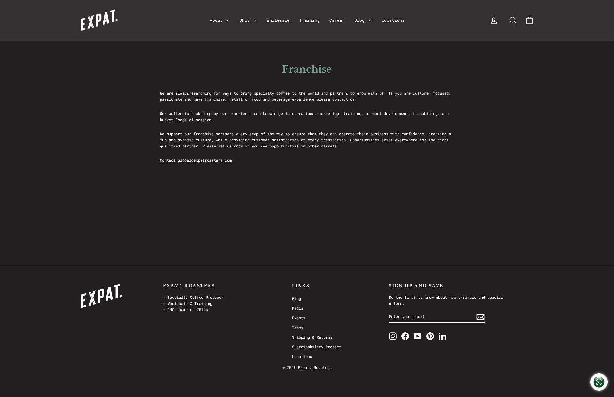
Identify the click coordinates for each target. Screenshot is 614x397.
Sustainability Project (316, 346)
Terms (297, 327)
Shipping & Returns (312, 337)
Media (297, 308)
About (217, 20)
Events (298, 317)
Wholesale (278, 20)
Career (337, 20)
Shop (246, 20)
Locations (393, 20)
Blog (360, 20)
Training (309, 20)
